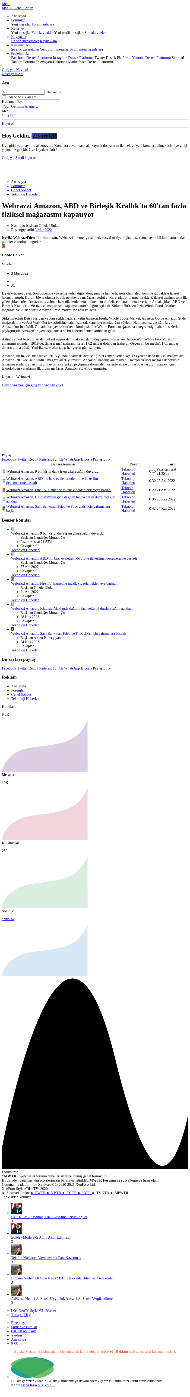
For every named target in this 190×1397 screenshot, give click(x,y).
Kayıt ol (8, 123)
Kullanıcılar (19, 45)
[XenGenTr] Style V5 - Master (33, 1311)
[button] (6, 4)
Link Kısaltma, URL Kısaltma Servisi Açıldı (49, 1217)
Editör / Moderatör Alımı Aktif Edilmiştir (41, 1237)
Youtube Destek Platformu (151, 58)
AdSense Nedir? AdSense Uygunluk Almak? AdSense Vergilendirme (62, 1299)
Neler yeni (18, 28)
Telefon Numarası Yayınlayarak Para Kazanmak (46, 1258)
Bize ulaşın (19, 1323)
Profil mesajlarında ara (86, 49)
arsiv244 (8, 919)
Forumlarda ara (43, 24)
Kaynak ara (48, 41)
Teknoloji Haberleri (128, 471)
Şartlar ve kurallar (24, 1327)
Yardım (16, 1335)
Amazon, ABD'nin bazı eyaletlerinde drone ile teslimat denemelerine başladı (74, 558)
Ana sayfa (18, 1339)
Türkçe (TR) (20, 1315)
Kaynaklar (18, 37)
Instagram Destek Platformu (73, 58)
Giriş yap (8, 115)
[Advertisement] (95, 167)
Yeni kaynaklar (43, 33)
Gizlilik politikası (23, 1331)
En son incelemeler (25, 41)
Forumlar (18, 20)
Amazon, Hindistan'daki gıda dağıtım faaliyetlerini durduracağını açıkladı (72, 608)
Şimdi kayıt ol (25, 158)
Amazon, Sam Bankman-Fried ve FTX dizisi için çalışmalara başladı (68, 633)
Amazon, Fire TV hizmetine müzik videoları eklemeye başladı (58, 490)
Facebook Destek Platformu (31, 58)
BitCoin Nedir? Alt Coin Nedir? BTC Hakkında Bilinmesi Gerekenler (62, 1278)
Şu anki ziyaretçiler (25, 49)
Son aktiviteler (95, 33)
